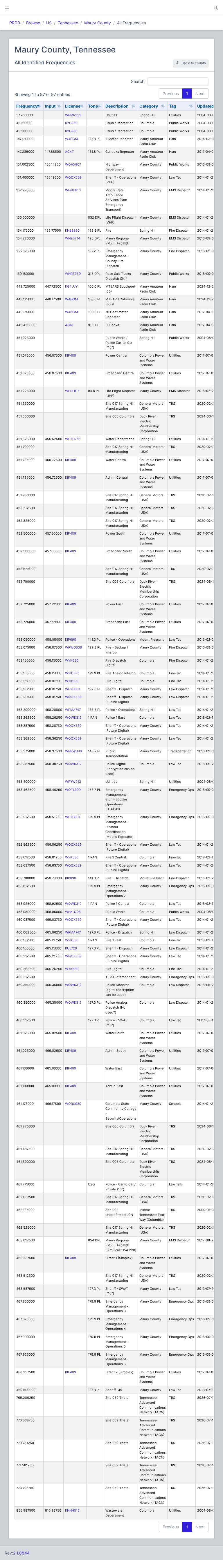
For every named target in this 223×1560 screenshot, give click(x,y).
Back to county (193, 63)
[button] (215, 8)
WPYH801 (72, 689)
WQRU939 (73, 1104)
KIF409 (70, 355)
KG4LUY (71, 286)
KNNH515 (72, 1510)
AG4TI (70, 152)
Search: (138, 81)
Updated (205, 105)
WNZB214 (72, 238)
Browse (33, 22)
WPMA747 (73, 710)
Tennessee (68, 22)
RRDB (14, 22)
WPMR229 (73, 115)
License (72, 105)
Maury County (97, 22)
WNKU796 (73, 912)
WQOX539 (73, 177)
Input (50, 105)
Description (117, 105)
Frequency (26, 105)
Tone (93, 105)
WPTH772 (72, 439)
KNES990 (72, 230)
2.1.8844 (21, 1552)
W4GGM (71, 139)
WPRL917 (72, 391)
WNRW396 (73, 751)
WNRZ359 (73, 274)
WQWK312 (73, 717)
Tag (172, 105)
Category (148, 105)
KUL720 (71, 948)
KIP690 (70, 640)
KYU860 (71, 123)
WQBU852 (73, 190)
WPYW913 (73, 782)
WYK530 (71, 660)
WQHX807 (73, 164)
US (49, 22)
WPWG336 (73, 647)
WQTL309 (73, 790)
